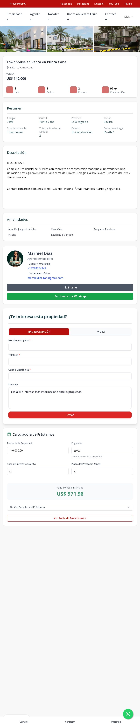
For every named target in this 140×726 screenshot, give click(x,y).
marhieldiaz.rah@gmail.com (45, 278)
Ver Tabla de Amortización (70, 518)
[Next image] (133, 39)
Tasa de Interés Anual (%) (21, 464)
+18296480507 (18, 3)
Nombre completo (19, 340)
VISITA (101, 331)
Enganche (76, 443)
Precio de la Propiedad (19, 443)
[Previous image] (6, 39)
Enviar (70, 414)
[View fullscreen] (133, 45)
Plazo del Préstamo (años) (86, 464)
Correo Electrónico (19, 369)
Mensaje (13, 384)
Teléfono (14, 355)
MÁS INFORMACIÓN (39, 331)
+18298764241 (36, 268)
